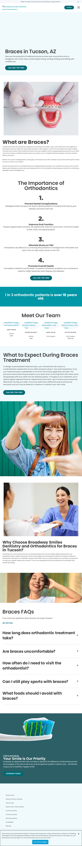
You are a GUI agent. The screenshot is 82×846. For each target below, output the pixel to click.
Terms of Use (10, 803)
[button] (78, 7)
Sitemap (8, 826)
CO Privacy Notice (11, 814)
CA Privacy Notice (11, 811)
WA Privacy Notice (11, 818)
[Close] (78, 833)
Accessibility (9, 822)
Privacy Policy (10, 795)
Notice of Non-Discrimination (15, 807)
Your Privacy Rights (40, 842)
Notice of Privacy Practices (14, 799)
